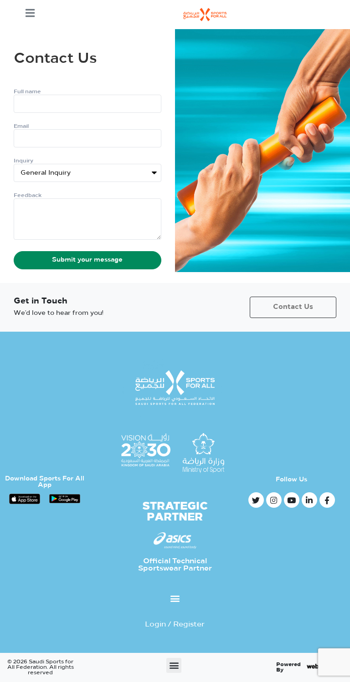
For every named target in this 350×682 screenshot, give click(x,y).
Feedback (27, 195)
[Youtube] (291, 500)
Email (21, 126)
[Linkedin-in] (309, 500)
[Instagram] (274, 500)
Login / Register (175, 624)
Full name (27, 92)
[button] (174, 598)
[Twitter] (256, 500)
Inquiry (23, 161)
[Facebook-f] (327, 500)
